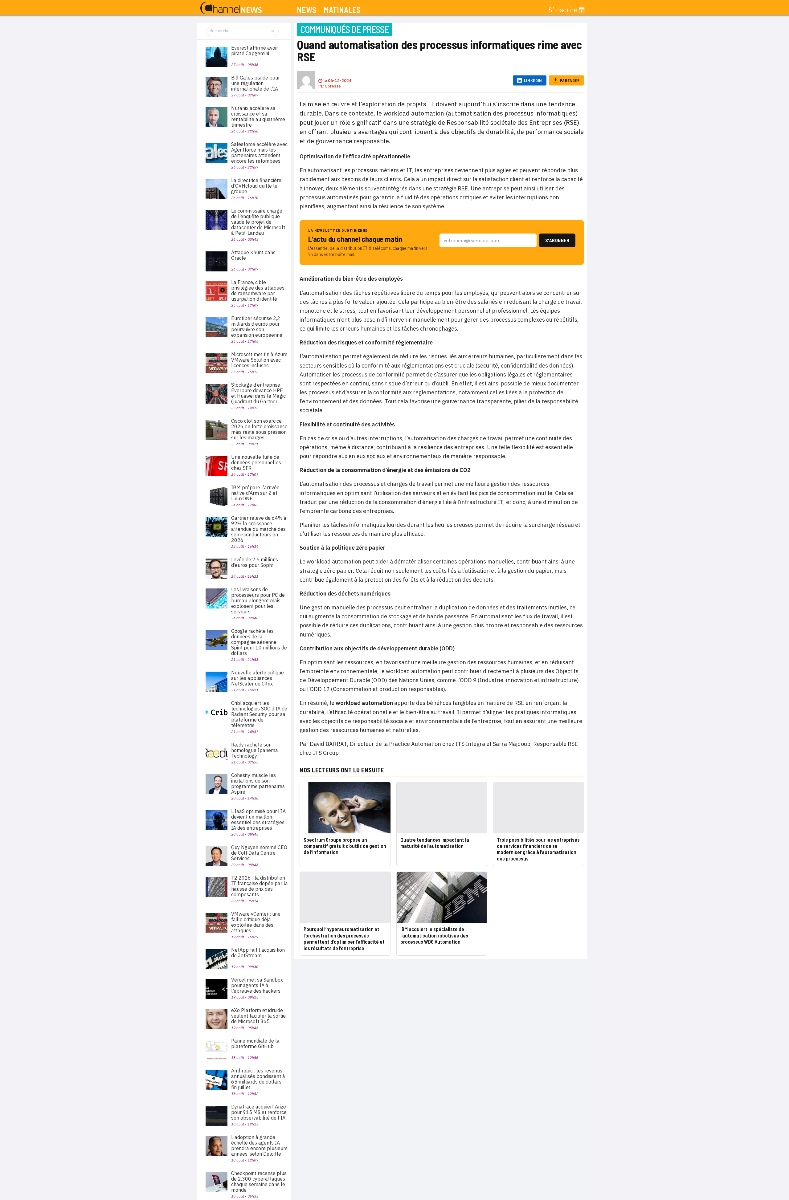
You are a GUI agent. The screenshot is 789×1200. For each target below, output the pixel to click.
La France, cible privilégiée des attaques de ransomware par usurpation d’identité (257, 290)
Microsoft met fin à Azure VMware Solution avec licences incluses (259, 359)
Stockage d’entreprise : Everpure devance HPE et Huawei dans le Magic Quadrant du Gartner (258, 393)
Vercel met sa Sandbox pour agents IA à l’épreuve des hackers (257, 985)
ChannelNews (231, 8)
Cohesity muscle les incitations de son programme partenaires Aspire (258, 783)
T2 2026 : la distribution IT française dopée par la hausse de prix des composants (259, 886)
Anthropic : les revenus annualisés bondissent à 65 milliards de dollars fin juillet (258, 1079)
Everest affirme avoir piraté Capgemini (254, 50)
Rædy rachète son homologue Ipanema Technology (254, 750)
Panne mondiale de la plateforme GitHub (255, 1043)
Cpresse (333, 86)
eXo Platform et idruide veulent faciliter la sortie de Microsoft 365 (258, 1015)
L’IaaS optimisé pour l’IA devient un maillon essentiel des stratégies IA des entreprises (258, 819)
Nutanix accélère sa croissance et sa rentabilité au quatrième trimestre (258, 116)
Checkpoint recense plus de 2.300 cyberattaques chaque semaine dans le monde (259, 1181)
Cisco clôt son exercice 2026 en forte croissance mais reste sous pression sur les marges (259, 429)
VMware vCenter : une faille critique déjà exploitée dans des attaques (255, 922)
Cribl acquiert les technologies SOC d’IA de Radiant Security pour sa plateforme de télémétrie (259, 714)
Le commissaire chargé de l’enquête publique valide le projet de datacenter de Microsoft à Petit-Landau (258, 222)
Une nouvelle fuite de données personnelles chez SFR (256, 462)
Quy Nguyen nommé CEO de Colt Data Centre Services (259, 852)
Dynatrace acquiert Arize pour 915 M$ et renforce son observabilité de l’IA (259, 1112)
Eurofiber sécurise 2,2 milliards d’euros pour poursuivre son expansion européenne (256, 326)
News (306, 10)
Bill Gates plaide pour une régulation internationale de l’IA (255, 83)
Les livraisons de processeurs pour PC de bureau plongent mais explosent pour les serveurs (258, 600)
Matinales (342, 10)
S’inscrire (563, 10)
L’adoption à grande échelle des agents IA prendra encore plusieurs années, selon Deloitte (259, 1145)
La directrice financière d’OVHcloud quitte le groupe (256, 185)
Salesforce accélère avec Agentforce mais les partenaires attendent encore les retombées (259, 152)
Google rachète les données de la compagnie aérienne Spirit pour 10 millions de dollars (259, 642)
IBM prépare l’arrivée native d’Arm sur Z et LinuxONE (255, 493)
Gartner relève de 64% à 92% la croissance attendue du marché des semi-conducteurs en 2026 (258, 529)
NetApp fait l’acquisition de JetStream (258, 952)
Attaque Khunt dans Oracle (253, 255)
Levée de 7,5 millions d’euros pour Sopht (254, 562)
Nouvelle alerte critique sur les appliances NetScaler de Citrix (257, 678)
